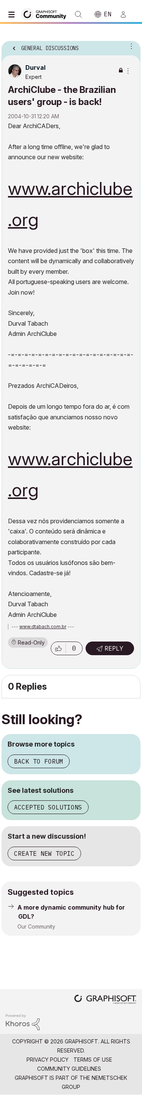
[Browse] (13, 14)
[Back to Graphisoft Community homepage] (46, 14)
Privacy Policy (48, 1059)
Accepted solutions (48, 807)
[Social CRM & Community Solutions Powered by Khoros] (23, 1021)
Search (78, 14)
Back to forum (38, 761)
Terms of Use (92, 1059)
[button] (58, 648)
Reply (114, 648)
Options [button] (130, 46)
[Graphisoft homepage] (105, 1000)
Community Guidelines (69, 1068)
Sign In (126, 14)
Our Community (36, 926)
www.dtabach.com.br (42, 626)
